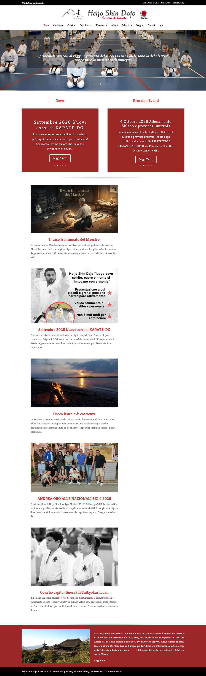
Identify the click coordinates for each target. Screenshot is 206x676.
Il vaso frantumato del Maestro (74, 239)
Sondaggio (165, 3)
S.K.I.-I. (133, 650)
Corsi (70, 25)
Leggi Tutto (60, 158)
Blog (138, 25)
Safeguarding (178, 3)
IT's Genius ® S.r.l (113, 671)
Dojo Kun (84, 25)
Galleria (125, 25)
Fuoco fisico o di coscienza (74, 413)
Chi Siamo (58, 25)
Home (46, 25)
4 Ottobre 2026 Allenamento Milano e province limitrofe (145, 124)
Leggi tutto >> (101, 660)
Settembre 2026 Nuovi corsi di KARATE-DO (60, 125)
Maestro (100, 25)
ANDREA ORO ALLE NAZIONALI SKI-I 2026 (74, 498)
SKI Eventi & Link (150, 3)
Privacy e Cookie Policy (77, 671)
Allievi (114, 25)
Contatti (152, 25)
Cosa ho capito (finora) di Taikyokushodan (74, 592)
